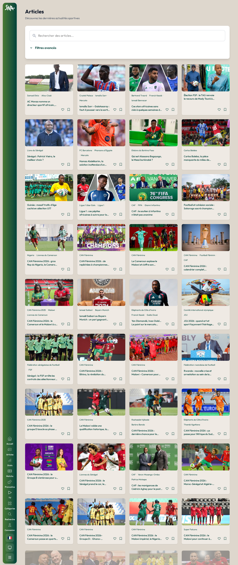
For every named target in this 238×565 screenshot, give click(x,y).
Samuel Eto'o (33, 95)
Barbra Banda (138, 424)
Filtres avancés (45, 48)
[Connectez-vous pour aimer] (62, 110)
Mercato (83, 100)
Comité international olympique (198, 310)
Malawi (51, 310)
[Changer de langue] (10, 538)
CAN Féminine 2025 (36, 310)
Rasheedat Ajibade (140, 419)
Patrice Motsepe (139, 479)
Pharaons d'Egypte (103, 150)
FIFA (140, 205)
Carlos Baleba (190, 150)
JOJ (185, 315)
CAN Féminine (86, 255)
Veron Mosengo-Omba (149, 474)
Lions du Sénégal (35, 150)
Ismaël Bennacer (139, 100)
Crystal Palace (86, 95)
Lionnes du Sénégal (88, 474)
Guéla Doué (152, 315)
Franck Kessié (155, 95)
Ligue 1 (101, 205)
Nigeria (30, 255)
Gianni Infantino (152, 205)
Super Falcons (190, 529)
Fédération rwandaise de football (199, 365)
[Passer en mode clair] (10, 547)
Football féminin (207, 255)
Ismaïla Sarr (101, 95)
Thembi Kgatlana (192, 424)
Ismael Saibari (86, 310)
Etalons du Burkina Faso (143, 150)
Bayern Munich (102, 310)
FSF (30, 369)
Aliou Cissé (46, 95)
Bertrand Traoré (139, 95)
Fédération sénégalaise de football (43, 365)
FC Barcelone (85, 150)
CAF (134, 205)
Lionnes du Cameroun (47, 255)
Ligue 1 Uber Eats (87, 205)
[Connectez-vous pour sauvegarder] (68, 110)
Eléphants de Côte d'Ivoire (144, 310)
